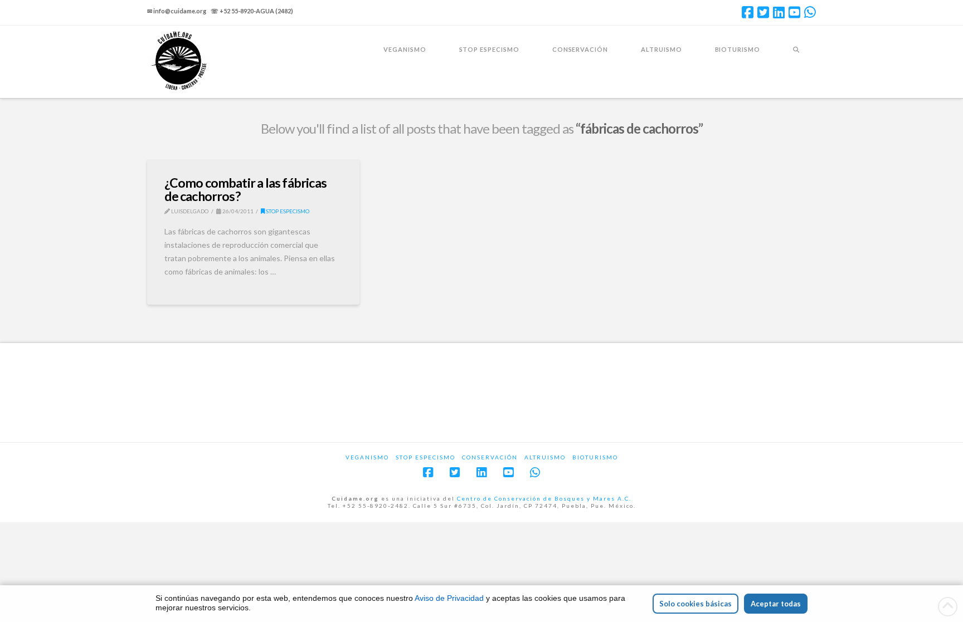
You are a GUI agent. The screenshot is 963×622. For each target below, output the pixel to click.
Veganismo (367, 457)
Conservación (490, 457)
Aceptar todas (776, 603)
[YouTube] (794, 12)
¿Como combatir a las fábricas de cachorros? (245, 189)
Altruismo (545, 457)
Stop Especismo (287, 211)
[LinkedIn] (779, 12)
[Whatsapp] (810, 12)
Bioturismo (595, 457)
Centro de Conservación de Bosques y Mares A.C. (544, 498)
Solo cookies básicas (695, 603)
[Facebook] (747, 12)
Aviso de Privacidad (449, 598)
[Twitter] (763, 12)
